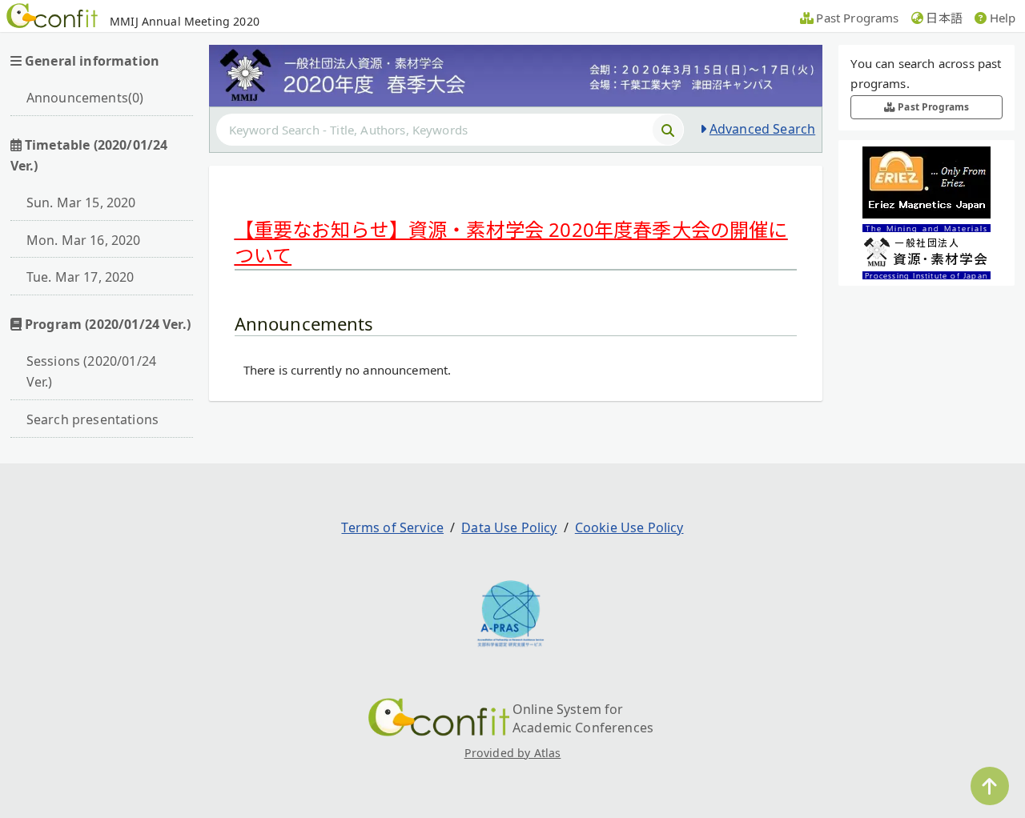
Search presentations (92, 419)
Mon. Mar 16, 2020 (83, 240)
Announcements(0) (85, 97)
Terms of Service (392, 527)
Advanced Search (762, 129)
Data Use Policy (509, 527)
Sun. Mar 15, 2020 (81, 202)
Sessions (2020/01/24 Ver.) (91, 371)
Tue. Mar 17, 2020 (80, 277)
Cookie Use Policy (629, 527)
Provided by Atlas (512, 752)
